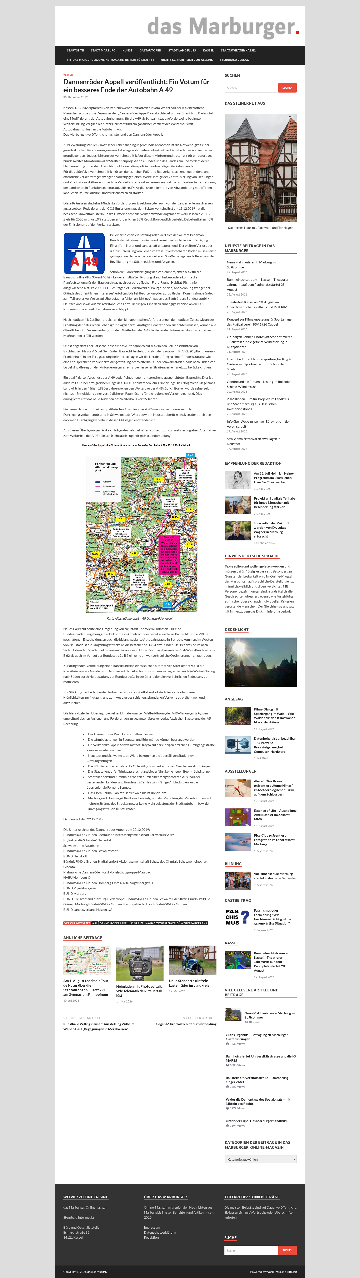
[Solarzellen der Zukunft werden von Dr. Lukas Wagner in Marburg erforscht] (238, 523)
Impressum (152, 1227)
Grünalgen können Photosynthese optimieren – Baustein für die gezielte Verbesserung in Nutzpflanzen (259, 342)
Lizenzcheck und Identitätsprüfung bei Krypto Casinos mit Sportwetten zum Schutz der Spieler (259, 364)
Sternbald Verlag (234, 59)
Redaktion (151, 1237)
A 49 (95, 923)
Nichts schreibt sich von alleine (187, 59)
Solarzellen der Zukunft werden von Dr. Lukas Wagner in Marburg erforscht (271, 529)
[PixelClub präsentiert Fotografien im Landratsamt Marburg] (238, 836)
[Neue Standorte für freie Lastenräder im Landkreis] (192, 962)
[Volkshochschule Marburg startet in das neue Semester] (238, 874)
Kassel (208, 50)
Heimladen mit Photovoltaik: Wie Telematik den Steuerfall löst (139, 991)
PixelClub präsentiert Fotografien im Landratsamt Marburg (274, 839)
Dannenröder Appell (114, 923)
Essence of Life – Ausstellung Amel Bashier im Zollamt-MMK (275, 814)
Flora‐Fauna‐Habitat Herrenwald (155, 923)
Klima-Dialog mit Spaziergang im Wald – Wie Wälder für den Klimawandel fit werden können (275, 715)
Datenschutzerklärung (160, 1232)
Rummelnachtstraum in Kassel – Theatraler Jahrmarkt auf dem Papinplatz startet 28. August (258, 284)
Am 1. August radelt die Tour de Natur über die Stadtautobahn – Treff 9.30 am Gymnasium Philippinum (85, 988)
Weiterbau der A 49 (194, 923)
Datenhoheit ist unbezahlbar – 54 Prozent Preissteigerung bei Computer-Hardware (275, 744)
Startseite (75, 50)
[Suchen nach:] (261, 88)
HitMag (292, 1271)
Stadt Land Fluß (182, 50)
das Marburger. (97, 1271)
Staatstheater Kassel (238, 50)
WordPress (273, 1271)
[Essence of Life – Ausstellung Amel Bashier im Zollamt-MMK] (238, 811)
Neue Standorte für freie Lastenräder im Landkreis (189, 983)
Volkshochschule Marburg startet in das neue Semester (275, 876)
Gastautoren (150, 50)
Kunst (127, 50)
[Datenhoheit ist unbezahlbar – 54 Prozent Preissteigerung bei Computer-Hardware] (238, 739)
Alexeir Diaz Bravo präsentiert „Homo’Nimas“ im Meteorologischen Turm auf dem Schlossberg (274, 787)
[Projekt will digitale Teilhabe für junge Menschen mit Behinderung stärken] (238, 499)
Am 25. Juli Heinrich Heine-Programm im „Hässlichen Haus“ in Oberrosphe (274, 477)
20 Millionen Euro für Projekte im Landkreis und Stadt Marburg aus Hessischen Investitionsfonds (258, 404)
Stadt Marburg (103, 50)
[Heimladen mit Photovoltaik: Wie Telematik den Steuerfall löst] (140, 964)
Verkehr (68, 74)
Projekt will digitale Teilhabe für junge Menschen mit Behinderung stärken (275, 502)
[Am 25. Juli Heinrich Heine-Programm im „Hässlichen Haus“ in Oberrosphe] (238, 474)
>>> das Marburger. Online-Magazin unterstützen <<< (110, 59)
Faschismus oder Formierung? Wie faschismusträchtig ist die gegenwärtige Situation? (272, 916)
